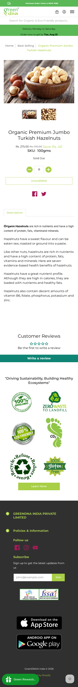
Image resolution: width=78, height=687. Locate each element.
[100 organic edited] (23, 402)
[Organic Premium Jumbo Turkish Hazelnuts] (29, 114)
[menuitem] (57, 12)
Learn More (39, 486)
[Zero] (54, 402)
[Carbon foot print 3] (54, 433)
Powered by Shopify (39, 675)
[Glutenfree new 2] (54, 466)
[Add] (48, 170)
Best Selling (26, 45)
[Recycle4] (23, 466)
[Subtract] (30, 170)
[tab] (15, 213)
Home (9, 45)
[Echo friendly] (23, 433)
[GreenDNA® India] (11, 12)
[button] (57, 12)
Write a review (39, 358)
